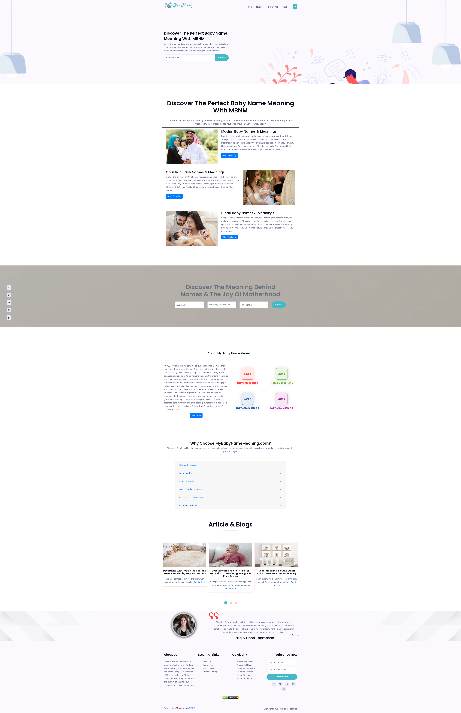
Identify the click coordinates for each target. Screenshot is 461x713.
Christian (272, 7)
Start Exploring (229, 155)
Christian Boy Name (246, 668)
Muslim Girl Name (244, 665)
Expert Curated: (186, 481)
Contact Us (208, 665)
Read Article (184, 588)
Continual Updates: (188, 505)
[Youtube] (9, 317)
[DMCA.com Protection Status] (230, 697)
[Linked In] (9, 302)
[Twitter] (9, 295)
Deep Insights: (186, 473)
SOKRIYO (191, 708)
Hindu (285, 7)
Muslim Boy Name (245, 662)
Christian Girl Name (246, 672)
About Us (207, 662)
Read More (196, 415)
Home (249, 7)
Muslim (259, 7)
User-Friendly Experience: (191, 489)
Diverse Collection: (188, 465)
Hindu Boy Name (244, 675)
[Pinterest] (9, 310)
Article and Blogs (210, 672)
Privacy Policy (209, 668)
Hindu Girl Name (244, 678)
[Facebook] (9, 287)
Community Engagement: (191, 497)
